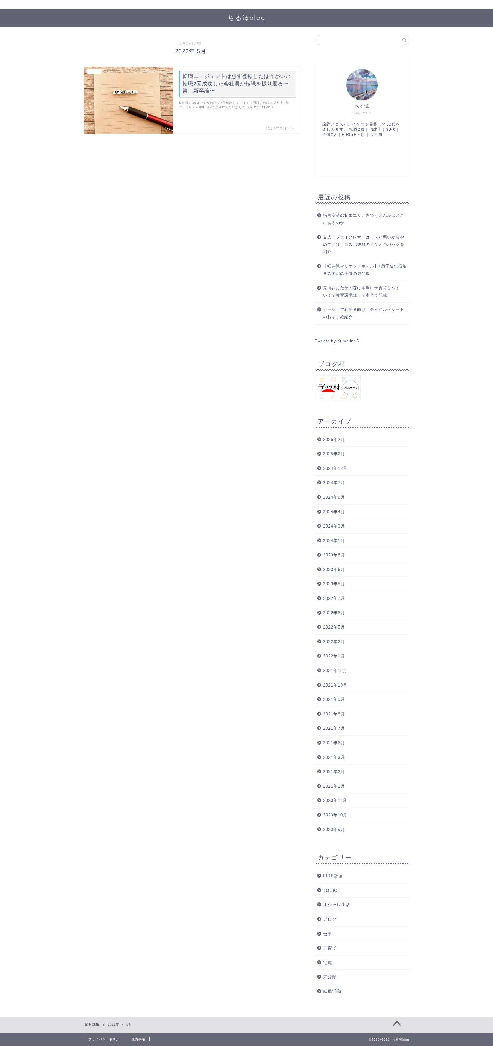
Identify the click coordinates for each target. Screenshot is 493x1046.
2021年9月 (334, 699)
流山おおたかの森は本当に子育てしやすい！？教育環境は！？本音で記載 (361, 291)
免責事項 (138, 1039)
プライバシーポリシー (105, 1039)
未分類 (330, 976)
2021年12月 (335, 670)
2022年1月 (334, 655)
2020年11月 (335, 800)
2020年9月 (334, 829)
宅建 (327, 962)
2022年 (113, 1025)
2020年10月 (335, 814)
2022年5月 (334, 627)
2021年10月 (335, 685)
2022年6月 (334, 612)
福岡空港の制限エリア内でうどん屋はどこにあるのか (363, 219)
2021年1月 (334, 786)
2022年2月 (334, 641)
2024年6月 (334, 497)
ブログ (330, 919)
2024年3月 (334, 526)
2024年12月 (335, 468)
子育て (330, 948)
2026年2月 (334, 439)
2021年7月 (334, 728)
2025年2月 (334, 453)
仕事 (327, 933)
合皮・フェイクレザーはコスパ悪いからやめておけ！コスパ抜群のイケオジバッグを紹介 (363, 244)
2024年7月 (334, 482)
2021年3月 (334, 757)
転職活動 (332, 991)
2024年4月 (334, 511)
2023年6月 (334, 569)
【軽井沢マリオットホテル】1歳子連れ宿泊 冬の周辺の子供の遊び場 (365, 270)
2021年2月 (334, 771)
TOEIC (330, 890)
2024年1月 (334, 540)
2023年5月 (334, 583)
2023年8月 (334, 554)
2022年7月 (334, 598)
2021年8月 (334, 713)
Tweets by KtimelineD (337, 341)
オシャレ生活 (336, 904)
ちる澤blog (247, 17)
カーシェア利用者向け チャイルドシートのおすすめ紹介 (363, 313)
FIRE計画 (333, 875)
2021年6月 (334, 742)
